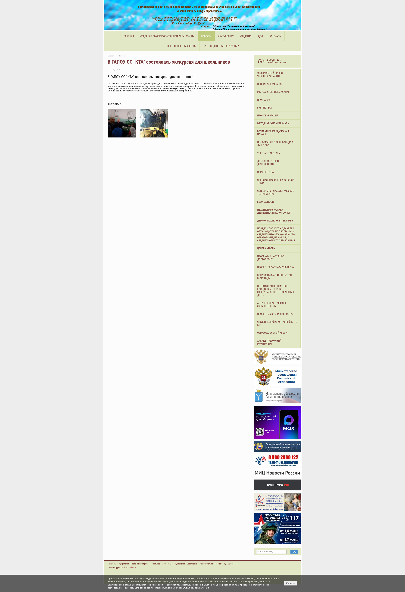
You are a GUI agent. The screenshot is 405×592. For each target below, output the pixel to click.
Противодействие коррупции (221, 46)
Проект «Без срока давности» (275, 313)
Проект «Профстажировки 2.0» (275, 267)
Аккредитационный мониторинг (269, 342)
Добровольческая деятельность (268, 163)
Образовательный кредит (272, 332)
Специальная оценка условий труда (275, 181)
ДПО (260, 36)
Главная (129, 36)
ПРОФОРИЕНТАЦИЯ (267, 115)
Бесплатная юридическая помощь (273, 133)
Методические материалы (273, 123)
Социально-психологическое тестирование (275, 192)
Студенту (246, 36)
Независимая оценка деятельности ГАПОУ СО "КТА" (274, 211)
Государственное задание (273, 91)
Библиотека (264, 107)
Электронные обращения (181, 46)
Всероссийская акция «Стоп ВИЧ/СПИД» (274, 277)
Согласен (290, 583)
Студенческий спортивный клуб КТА (277, 323)
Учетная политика (268, 153)
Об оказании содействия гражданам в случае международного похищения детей (275, 291)
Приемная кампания (269, 83)
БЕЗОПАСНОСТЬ (265, 201)
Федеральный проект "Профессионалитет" (270, 75)
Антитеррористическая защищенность (271, 305)
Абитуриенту (226, 36)
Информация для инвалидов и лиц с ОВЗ (276, 144)
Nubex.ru (132, 567)
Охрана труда (265, 172)
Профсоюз (263, 99)
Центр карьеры (266, 248)
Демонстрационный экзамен (275, 220)
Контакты (275, 36)
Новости (206, 36)
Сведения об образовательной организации (167, 36)
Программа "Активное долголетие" (270, 258)
